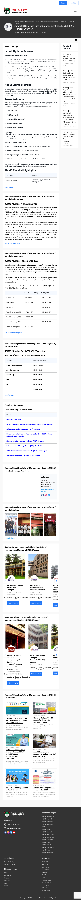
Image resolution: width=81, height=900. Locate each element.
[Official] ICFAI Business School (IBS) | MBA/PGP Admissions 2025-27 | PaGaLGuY (69, 76)
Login (63, 3)
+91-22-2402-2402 (13, 824)
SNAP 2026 (45, 869)
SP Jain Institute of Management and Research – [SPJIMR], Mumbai (29, 424)
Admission (9, 597)
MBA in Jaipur (46, 829)
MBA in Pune (46, 842)
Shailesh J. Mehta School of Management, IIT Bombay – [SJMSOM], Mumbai (14, 659)
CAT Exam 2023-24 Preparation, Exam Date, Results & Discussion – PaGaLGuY (69, 138)
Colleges (22, 21)
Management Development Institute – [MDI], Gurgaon (25, 441)
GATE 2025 (45, 887)
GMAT (44, 875)
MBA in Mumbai (47, 819)
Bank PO (6, 880)
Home (16, 21)
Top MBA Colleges (10, 862)
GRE (43, 877)
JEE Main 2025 (46, 882)
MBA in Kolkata (47, 845)
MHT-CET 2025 (46, 880)
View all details (13, 603)
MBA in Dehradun (47, 852)
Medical (6, 878)
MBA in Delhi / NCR (48, 816)
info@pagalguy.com (14, 828)
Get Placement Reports (13, 332)
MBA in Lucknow (47, 826)
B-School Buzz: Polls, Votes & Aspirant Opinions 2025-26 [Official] (69, 59)
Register (73, 3)
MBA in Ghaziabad (47, 824)
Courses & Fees (17, 598)
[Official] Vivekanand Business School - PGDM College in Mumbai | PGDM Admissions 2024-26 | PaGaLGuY (69, 119)
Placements (25, 597)
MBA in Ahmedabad (48, 839)
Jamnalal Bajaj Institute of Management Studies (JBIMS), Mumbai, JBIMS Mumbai (49, 21)
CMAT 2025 (45, 867)
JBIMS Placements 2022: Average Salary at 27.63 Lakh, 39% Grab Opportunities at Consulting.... (15, 754)
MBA (5, 873)
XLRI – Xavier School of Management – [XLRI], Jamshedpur (26, 451)
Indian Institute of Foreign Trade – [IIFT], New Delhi (24, 446)
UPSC (6, 885)
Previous (5, 581)
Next (57, 581)
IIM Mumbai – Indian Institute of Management (15, 587)
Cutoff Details (9, 395)
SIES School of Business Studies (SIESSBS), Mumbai (37, 587)
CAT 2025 (45, 862)
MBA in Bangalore (47, 821)
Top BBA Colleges (9, 864)
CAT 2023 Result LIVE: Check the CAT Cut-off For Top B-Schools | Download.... (17, 720)
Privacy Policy (6, 11)
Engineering (7, 875)
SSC (5, 883)
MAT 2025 (45, 872)
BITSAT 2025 (46, 890)
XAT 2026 (45, 864)
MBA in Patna (46, 850)
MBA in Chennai (47, 832)
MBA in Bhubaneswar (48, 847)
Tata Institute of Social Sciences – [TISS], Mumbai (23, 455)
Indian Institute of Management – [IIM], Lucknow (23, 429)
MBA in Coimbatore (48, 837)
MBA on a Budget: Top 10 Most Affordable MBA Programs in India (43, 720)
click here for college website (47, 490)
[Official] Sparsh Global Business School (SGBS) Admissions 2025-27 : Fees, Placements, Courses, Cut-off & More (69, 96)
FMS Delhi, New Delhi (13, 419)
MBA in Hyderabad (48, 834)
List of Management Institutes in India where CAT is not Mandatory (44, 754)
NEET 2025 (45, 885)
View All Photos (10, 538)
